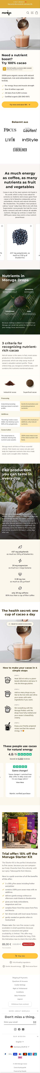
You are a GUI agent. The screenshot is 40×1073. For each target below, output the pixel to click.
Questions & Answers (20, 981)
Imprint (20, 999)
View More (20, 782)
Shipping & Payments (20, 978)
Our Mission (19, 1036)
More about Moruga (19, 1011)
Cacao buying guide (20, 1067)
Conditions (20, 992)
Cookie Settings (20, 985)
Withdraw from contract (20, 1004)
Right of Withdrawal (20, 988)
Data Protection (20, 995)
